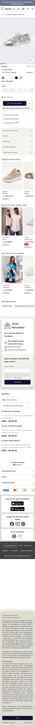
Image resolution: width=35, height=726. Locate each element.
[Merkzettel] (28, 9)
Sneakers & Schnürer (18, 14)
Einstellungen (29, 723)
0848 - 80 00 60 (9, 421)
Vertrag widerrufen (10, 545)
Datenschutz (28, 545)
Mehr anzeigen (18, 377)
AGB (20, 545)
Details (5, 136)
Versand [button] (13, 72)
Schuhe (8, 14)
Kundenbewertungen (10, 152)
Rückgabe (6, 141)
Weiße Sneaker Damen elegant (24, 306)
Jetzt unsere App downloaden (17, 499)
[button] (2, 9)
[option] (2, 77)
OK (17, 718)
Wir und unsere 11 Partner (10, 620)
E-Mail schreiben (10, 400)
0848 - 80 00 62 (9, 450)
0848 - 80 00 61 (9, 436)
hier (3, 646)
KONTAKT (5, 394)
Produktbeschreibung (10, 130)
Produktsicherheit (9, 147)
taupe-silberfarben (7, 81)
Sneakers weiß (7, 306)
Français (19, 465)
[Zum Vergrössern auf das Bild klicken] (31, 60)
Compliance (14, 551)
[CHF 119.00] (12, 176)
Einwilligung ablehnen (8, 723)
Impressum (5, 551)
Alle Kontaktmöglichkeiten (14, 406)
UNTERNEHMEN (8, 483)
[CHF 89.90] (12, 221)
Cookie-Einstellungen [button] (26, 551)
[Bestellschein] (23, 9)
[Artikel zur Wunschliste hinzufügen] (29, 103)
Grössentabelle (8, 97)
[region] (17, 669)
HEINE (4, 477)
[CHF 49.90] (12, 270)
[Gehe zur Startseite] (8, 9)
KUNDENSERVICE (8, 471)
